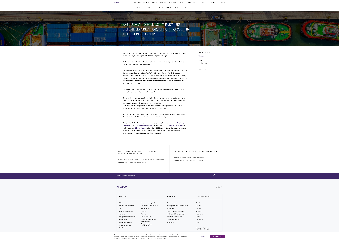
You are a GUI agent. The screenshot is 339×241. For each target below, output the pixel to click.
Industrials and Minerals (174, 217)
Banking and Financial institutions (177, 206)
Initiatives (162, 2)
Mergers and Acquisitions (149, 203)
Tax (120, 208)
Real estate (170, 208)
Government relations (126, 211)
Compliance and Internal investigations (148, 220)
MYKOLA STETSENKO (140, 162)
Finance (143, 211)
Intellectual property (125, 222)
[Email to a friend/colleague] (206, 63)
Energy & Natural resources (127, 217)
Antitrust (143, 214)
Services (146, 2)
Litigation (201, 56)
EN (219, 187)
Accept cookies (217, 236)
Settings (203, 236)
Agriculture (170, 222)
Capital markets (146, 217)
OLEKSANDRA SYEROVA (196, 160)
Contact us (190, 2)
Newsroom (173, 2)
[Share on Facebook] (199, 63)
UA (224, 2)
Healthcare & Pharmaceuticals (176, 214)
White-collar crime (125, 225)
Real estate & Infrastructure (149, 206)
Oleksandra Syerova (174, 125)
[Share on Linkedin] (202, 63)
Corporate (122, 214)
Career (181, 2)
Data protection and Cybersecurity (147, 224)
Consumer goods (172, 203)
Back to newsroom (123, 8)
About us (137, 2)
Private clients (123, 228)
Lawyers (154, 2)
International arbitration (126, 206)
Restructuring (145, 208)
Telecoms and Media (173, 219)
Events (198, 222)
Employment (123, 219)
